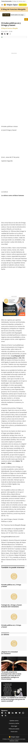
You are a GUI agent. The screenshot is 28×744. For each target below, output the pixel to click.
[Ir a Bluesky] (20, 713)
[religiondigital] (14, 737)
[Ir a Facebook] (2, 713)
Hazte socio (14, 731)
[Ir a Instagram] (9, 713)
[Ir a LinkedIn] (13, 713)
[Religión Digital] (11, 5)
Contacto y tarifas (14, 723)
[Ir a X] (6, 713)
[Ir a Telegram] (2, 715)
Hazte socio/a (22, 4)
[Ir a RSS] (6, 715)
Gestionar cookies (14, 740)
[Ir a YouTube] (16, 713)
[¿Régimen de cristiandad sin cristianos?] (14, 643)
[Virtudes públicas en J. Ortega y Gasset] (14, 576)
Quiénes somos (14, 720)
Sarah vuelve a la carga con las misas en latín (18, 15)
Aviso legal (14, 726)
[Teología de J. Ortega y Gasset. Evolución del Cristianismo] (14, 596)
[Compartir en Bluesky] (7, 34)
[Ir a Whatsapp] (23, 713)
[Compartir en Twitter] (5, 34)
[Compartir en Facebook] (2, 34)
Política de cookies (14, 729)
